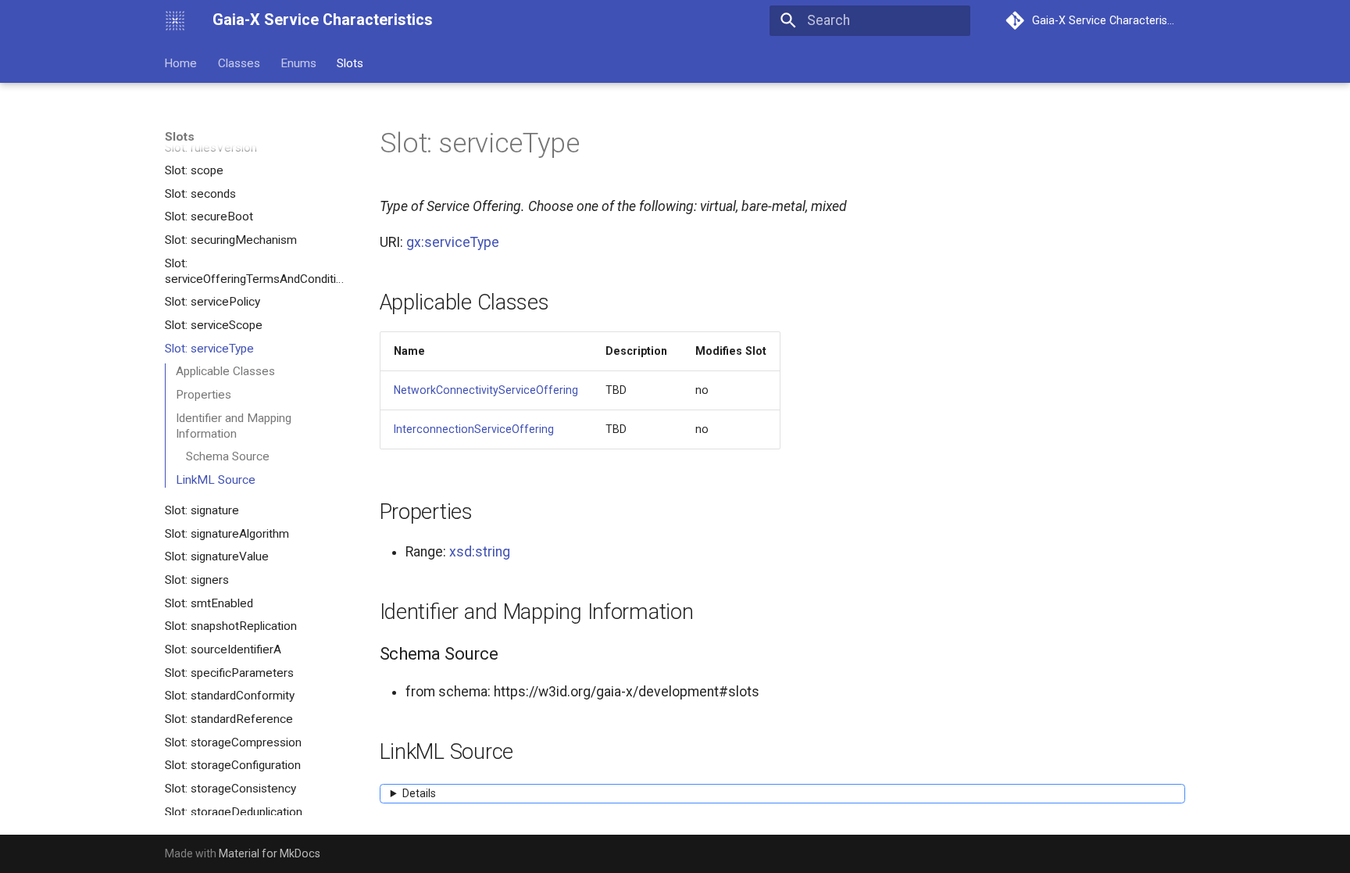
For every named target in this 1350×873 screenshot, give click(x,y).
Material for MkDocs (269, 853)
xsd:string (479, 552)
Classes (239, 62)
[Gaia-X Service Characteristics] (175, 20)
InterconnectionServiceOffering (474, 429)
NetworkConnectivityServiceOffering (486, 390)
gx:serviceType (452, 242)
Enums (298, 62)
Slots (351, 62)
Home (181, 62)
